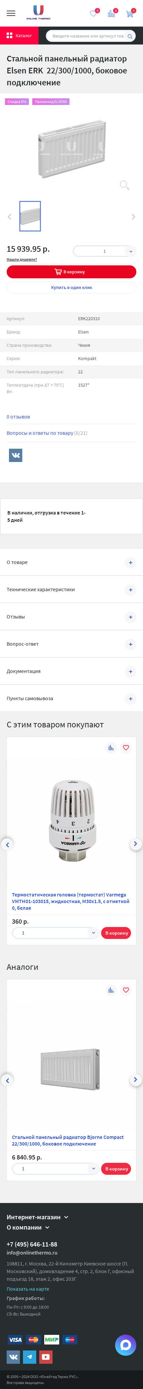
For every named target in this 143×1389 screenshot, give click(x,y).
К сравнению (111, 749)
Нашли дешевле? (22, 259)
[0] (93, 13)
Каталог (24, 36)
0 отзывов (18, 416)
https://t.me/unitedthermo (29, 1357)
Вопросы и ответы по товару (47, 432)
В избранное (126, 749)
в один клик (71, 287)
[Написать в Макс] (125, 1345)
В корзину (74, 272)
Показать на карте (28, 1288)
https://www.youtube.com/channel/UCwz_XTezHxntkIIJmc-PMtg (46, 1357)
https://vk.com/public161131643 (13, 1357)
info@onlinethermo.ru (32, 1252)
